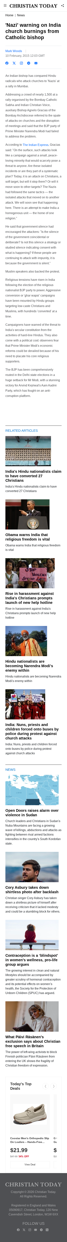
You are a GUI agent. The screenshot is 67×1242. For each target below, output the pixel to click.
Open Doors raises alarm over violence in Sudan (32, 812)
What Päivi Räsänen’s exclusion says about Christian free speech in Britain (32, 1041)
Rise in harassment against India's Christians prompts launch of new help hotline (29, 598)
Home (9, 15)
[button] (5, 5)
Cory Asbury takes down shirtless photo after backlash (31, 889)
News (21, 15)
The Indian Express (35, 144)
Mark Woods (13, 51)
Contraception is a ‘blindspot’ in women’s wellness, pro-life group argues (31, 959)
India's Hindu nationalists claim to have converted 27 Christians (33, 475)
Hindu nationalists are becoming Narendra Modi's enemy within (29, 665)
